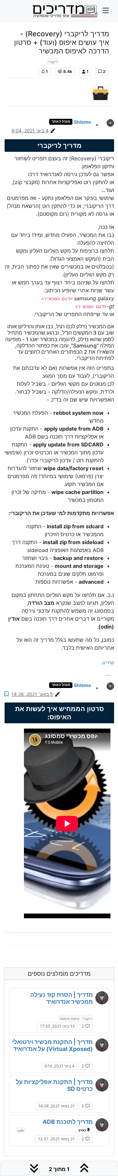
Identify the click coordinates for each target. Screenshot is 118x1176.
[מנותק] (108, 122)
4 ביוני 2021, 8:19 (60, 1065)
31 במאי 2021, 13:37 (56, 1138)
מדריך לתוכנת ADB (68, 1121)
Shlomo (82, 122)
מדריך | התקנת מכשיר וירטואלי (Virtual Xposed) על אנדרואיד (52, 1045)
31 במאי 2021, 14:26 (56, 1105)
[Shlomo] (101, 997)
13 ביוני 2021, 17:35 (57, 1026)
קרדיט (108, 662)
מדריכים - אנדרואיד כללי (85, 61)
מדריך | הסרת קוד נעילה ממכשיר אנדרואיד (61, 998)
